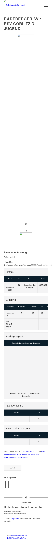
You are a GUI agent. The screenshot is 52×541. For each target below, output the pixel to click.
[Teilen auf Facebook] (4, 484)
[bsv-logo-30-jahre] (21, 5)
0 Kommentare (29, 451)
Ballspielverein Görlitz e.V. (19, 535)
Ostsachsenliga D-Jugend (14, 454)
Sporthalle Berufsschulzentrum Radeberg (26, 343)
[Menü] (44, 5)
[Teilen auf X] (6, 484)
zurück (12, 468)
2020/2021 (27, 454)
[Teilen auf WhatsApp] (7, 484)
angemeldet (15, 518)
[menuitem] (44, 5)
